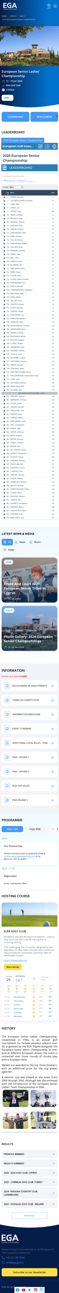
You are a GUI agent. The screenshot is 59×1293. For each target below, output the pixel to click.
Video (11, 549)
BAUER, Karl (15, 446)
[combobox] (7, 98)
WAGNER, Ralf (16, 390)
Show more (29, 1215)
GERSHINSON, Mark (18, 233)
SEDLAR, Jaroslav (17, 475)
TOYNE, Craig (15, 211)
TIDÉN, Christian (16, 215)
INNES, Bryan (15, 272)
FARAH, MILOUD (16, 464)
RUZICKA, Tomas (16, 457)
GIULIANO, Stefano (17, 496)
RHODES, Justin (16, 219)
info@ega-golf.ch (15, 1262)
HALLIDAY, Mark (16, 247)
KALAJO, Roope (16, 240)
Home (4, 16)
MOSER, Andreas (16, 333)
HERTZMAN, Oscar (17, 269)
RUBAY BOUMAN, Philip (19, 489)
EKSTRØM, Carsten (17, 358)
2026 (21, 16)
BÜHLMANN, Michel (18, 336)
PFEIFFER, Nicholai (17, 251)
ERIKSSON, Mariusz (18, 319)
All (9, 542)
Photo (37, 542)
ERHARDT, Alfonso (17, 396)
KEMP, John (14, 204)
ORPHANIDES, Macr (18, 421)
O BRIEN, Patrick (16, 418)
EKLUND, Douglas (17, 340)
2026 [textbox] (6, 97)
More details (12, 967)
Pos (8, 192)
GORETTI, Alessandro (18, 453)
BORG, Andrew (16, 236)
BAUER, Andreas (16, 439)
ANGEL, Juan (15, 254)
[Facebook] (17, 1290)
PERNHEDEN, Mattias (18, 244)
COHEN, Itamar (16, 493)
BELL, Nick (14, 258)
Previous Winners (14, 1154)
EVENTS (13, 16)
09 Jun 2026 (12, 829)
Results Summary (14, 1163)
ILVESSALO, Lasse (17, 468)
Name (12, 192)
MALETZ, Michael (17, 486)
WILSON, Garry (16, 301)
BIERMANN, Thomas (18, 400)
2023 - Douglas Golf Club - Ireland (24, 1204)
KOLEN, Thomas (16, 478)
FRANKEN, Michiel (17, 351)
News (22, 542)
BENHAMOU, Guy (17, 518)
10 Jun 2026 (34, 829)
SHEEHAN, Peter (16, 322)
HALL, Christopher (17, 425)
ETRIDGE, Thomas (17, 222)
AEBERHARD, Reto (17, 329)
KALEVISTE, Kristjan (18, 511)
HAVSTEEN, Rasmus (18, 383)
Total (52, 192)
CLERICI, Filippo (16, 344)
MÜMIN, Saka (15, 428)
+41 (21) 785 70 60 (15, 1257)
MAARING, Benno (17, 507)
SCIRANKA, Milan (17, 369)
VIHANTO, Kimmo (17, 304)
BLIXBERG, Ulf (16, 265)
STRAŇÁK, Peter (16, 514)
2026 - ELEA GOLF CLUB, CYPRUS (20, 1172)
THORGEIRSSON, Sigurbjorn (21, 290)
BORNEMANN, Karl (17, 283)
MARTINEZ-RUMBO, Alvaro (20, 372)
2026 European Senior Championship (23, 140)
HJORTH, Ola (15, 500)
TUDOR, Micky (15, 276)
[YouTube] (23, 1290)
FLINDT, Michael (16, 308)
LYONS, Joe (14, 208)
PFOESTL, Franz (16, 261)
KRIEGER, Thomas (17, 461)
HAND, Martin (15, 297)
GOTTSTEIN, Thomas (18, 361)
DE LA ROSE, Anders (18, 450)
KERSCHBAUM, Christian (20, 326)
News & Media (44, 116)
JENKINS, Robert (16, 229)
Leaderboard (15, 116)
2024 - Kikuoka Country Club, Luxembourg (21, 1193)
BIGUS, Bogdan (16, 436)
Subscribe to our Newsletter (29, 1272)
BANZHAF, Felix (16, 226)
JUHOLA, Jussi (16, 354)
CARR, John (15, 379)
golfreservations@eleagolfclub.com (19, 856)
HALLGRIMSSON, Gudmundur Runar (24, 376)
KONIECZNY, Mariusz (18, 482)
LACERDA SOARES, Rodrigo (21, 201)
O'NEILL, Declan (16, 443)
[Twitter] (29, 1290)
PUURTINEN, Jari (17, 315)
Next (52, 116)
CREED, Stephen (16, 197)
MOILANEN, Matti (16, 294)
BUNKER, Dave (16, 414)
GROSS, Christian (17, 432)
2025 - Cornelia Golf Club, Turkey (23, 1182)
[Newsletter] (42, 1290)
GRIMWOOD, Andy (17, 347)
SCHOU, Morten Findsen (19, 279)
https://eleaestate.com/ (16, 960)
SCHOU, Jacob (16, 403)
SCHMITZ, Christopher (18, 503)
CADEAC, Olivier (16, 311)
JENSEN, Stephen (17, 407)
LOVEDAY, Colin (16, 471)
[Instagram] (36, 1290)
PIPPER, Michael (16, 365)
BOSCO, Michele (16, 286)
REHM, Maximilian (17, 386)
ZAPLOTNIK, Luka (17, 411)
